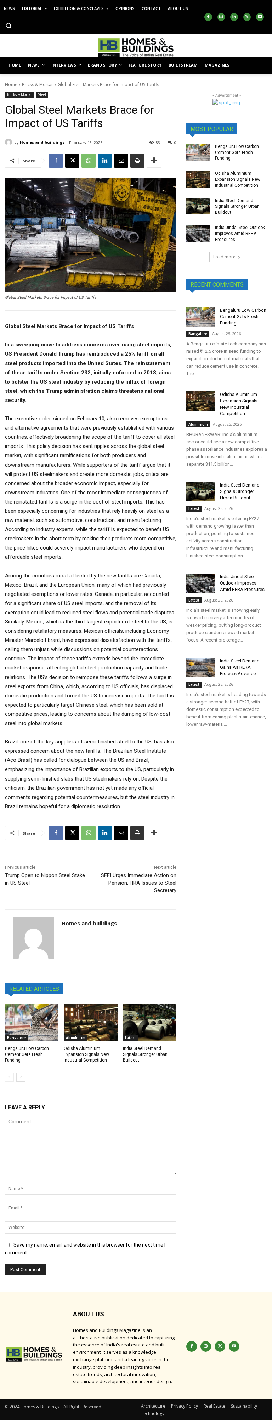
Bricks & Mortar (37, 84)
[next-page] (20, 1077)
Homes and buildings (42, 142)
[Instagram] (221, 17)
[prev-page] (9, 1077)
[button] (8, 25)
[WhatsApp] (88, 161)
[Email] (121, 161)
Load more (224, 257)
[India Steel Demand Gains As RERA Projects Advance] (200, 667)
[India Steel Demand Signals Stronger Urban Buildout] (149, 1022)
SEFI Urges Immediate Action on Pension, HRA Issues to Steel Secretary (138, 882)
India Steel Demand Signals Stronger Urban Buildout (145, 1054)
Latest (130, 1037)
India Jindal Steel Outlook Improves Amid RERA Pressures (240, 233)
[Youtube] (260, 17)
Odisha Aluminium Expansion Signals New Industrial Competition (86, 1054)
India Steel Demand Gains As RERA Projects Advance (240, 667)
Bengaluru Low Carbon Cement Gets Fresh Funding (27, 1054)
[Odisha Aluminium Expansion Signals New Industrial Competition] (90, 1022)
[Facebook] (208, 17)
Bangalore (16, 1037)
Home (11, 84)
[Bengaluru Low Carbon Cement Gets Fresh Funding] (31, 1022)
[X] (247, 17)
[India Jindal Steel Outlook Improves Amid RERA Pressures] (198, 233)
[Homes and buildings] (9, 142)
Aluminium (75, 1037)
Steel (42, 94)
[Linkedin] (234, 17)
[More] (154, 161)
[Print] (137, 161)
